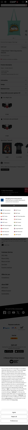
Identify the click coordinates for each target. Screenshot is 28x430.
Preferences (14, 421)
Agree (14, 412)
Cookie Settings (8, 398)
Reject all (14, 416)
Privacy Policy (15, 399)
